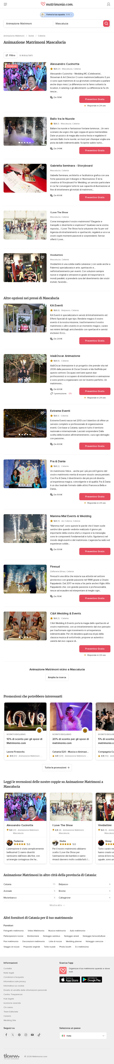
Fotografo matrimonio (14, 930)
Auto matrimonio (77, 930)
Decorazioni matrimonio (33, 941)
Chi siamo (8, 1007)
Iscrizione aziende (12, 1003)
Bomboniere (33, 936)
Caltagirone (65, 897)
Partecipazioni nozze (13, 936)
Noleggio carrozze (94, 941)
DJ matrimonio (82, 946)
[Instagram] (25, 1035)
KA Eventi (56, 305)
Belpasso (63, 884)
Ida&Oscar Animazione (65, 356)
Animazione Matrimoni (14, 36)
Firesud (55, 566)
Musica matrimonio (57, 930)
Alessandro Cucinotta (64, 64)
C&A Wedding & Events (65, 613)
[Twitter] (12, 1035)
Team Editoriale (11, 1011)
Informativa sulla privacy (15, 981)
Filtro (12, 55)
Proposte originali (31, 946)
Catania (41, 36)
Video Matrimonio (36, 930)
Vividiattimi (56, 255)
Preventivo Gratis (94, 99)
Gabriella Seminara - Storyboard (71, 165)
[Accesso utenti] (108, 4)
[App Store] (69, 982)
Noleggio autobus (51, 936)
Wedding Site (10, 1020)
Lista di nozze (55, 941)
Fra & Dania (57, 461)
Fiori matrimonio (11, 941)
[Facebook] (6, 1035)
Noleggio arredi (71, 936)
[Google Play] (91, 982)
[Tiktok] (39, 1035)
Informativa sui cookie (14, 986)
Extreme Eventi (60, 411)
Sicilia (31, 36)
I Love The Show (59, 212)
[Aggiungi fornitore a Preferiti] (42, 66)
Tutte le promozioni (55, 767)
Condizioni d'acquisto (14, 977)
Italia (68, 1036)
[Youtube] (32, 1035)
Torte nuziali (49, 946)
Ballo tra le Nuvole (62, 119)
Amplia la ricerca (57, 677)
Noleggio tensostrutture (94, 936)
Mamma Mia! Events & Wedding (70, 516)
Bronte (62, 891)
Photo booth (65, 946)
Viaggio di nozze (11, 946)
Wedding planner (74, 941)
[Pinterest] (19, 1035)
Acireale (8, 891)
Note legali (9, 973)
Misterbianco (10, 897)
